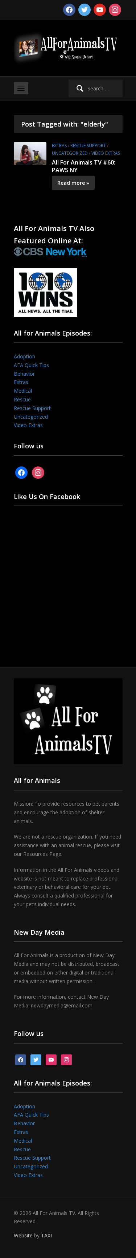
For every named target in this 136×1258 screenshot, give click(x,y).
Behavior (24, 373)
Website (23, 1235)
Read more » (73, 182)
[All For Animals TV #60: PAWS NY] (30, 152)
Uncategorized (70, 153)
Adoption (24, 356)
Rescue (22, 399)
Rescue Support (88, 145)
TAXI (46, 1235)
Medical (23, 390)
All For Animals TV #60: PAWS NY (83, 166)
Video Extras (105, 153)
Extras (59, 145)
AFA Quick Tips (31, 365)
